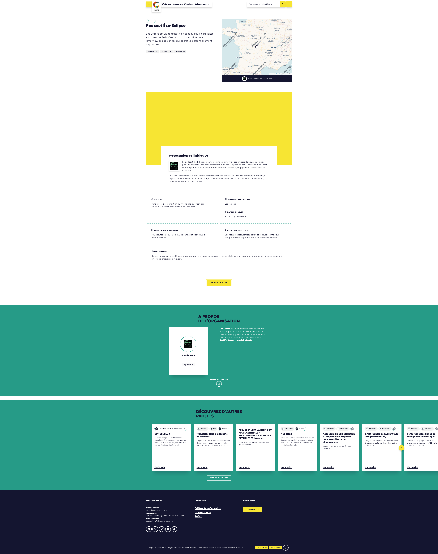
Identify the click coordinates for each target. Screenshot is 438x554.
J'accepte (276, 548)
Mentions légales (203, 512)
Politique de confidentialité (208, 508)
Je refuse (263, 548)
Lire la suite (159, 467)
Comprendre (177, 4)
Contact (198, 516)
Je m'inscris (253, 509)
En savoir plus (219, 283)
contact (190, 365)
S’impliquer (188, 4)
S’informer (166, 4)
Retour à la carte (219, 478)
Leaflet (271, 74)
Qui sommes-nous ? (203, 4)
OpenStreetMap (280, 74)
